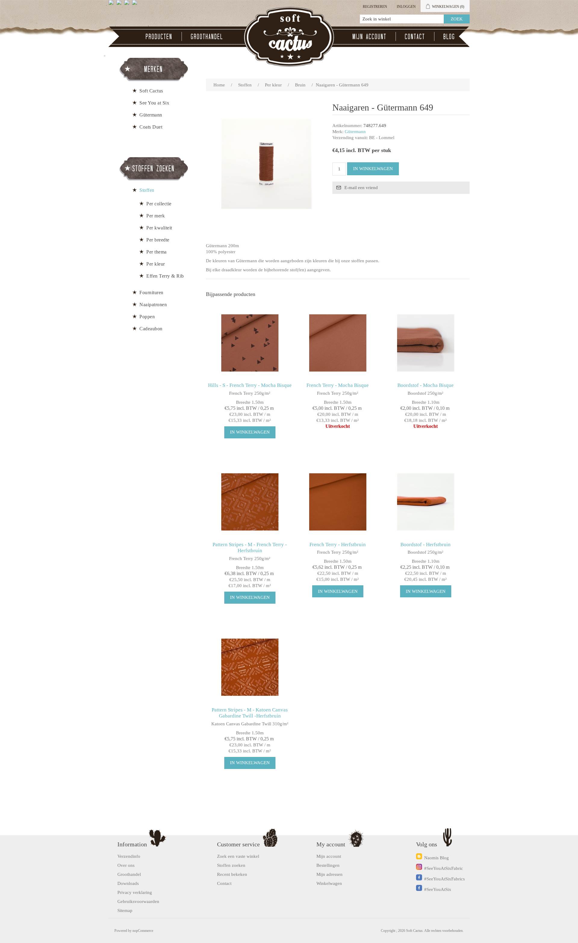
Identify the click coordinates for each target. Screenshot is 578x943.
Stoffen (146, 190)
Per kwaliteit (159, 227)
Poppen (147, 316)
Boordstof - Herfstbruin (425, 544)
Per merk (155, 215)
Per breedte (157, 239)
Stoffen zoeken (231, 865)
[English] (112, 5)
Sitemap (124, 910)
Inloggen (406, 7)
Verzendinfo (128, 856)
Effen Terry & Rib (165, 276)
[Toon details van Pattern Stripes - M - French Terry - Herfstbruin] (249, 502)
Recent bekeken (232, 874)
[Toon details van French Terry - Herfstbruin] (337, 502)
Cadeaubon (151, 328)
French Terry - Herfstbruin (337, 544)
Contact (415, 36)
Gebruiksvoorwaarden (138, 901)
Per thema (156, 251)
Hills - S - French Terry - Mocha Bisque (250, 385)
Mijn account (370, 36)
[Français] (128, 5)
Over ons (126, 865)
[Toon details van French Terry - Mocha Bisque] (337, 342)
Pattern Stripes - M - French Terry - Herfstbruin (250, 547)
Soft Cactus (151, 90)
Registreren (375, 7)
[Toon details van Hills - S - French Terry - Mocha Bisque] (249, 342)
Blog (449, 36)
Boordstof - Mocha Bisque (425, 385)
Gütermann (355, 131)
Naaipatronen (153, 304)
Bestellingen (328, 865)
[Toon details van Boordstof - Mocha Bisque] (425, 342)
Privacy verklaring (134, 892)
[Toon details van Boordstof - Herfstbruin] (425, 502)
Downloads (128, 883)
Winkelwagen (329, 883)
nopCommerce (142, 931)
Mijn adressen (329, 874)
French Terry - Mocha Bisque (337, 385)
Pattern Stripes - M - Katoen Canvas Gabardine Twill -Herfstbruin (250, 713)
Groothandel (207, 36)
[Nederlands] (120, 5)
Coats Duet (150, 126)
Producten (159, 36)
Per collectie (159, 203)
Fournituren (151, 292)
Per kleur (155, 263)
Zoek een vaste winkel (238, 856)
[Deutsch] (135, 5)
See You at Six (154, 102)
